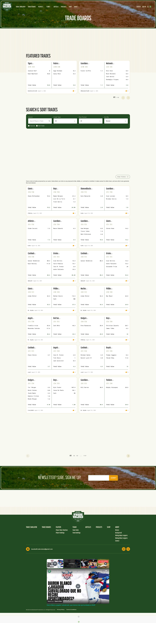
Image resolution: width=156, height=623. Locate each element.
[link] (49, 571)
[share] (105, 570)
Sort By (106, 117)
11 (30, 66)
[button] (27, 456)
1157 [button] (84, 455)
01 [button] (71, 456)
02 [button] (74, 455)
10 (55, 66)
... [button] (81, 455)
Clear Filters (121, 176)
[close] (78, 616)
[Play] (88, 563)
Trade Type (57, 117)
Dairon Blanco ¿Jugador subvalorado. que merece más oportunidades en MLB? (78, 571)
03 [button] (77, 455)
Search (30, 117)
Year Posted (82, 117)
